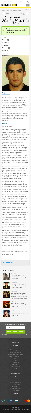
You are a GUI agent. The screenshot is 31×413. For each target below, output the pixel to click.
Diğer (15, 368)
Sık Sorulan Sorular (15, 384)
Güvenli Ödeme (15, 390)
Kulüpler (15, 360)
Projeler (15, 345)
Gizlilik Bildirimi (15, 386)
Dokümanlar (5, 47)
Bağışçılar (5, 50)
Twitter (16, 407)
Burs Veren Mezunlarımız (15, 356)
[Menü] (27, 5)
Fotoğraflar (5, 42)
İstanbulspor (15, 364)
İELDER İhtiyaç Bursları (15, 352)
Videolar (4, 45)
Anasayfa (4, 1)
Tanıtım (4, 37)
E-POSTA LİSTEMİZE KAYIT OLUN (15, 331)
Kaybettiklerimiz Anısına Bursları (15, 354)
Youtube (18, 407)
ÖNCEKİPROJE (7, 14)
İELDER (15, 370)
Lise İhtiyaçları (15, 362)
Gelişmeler (5, 39)
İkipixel (20, 411)
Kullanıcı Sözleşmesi (15, 388)
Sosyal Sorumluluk (15, 366)
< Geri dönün (26, 9)
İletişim (9, 1)
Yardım (15, 380)
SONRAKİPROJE (23, 14)
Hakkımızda (15, 342)
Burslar (7, 10)
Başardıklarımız (15, 373)
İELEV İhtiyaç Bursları (15, 350)
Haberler (15, 376)
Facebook (13, 407)
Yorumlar (5, 53)
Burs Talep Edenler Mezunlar (16, 10)
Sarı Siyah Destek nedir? (15, 382)
